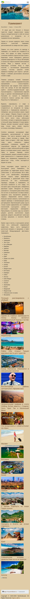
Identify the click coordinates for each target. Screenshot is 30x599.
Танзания (7, 262)
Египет (6, 266)
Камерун (6, 272)
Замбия (6, 248)
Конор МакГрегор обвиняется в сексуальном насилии (15, 370)
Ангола (6, 276)
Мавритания (7, 268)
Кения (6, 287)
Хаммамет (7, 240)
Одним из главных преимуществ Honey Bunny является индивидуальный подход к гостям (15, 318)
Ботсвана (7, 270)
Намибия (7, 252)
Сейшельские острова (11, 293)
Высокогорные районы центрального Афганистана (15, 388)
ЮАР (5, 256)
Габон (5, 274)
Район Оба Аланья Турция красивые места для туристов (15, 352)
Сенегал (6, 281)
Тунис (5, 254)
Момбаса (7, 238)
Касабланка (7, 236)
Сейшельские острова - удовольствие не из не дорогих (15, 558)
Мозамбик (7, 295)
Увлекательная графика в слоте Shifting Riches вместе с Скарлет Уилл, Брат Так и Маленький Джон (15, 407)
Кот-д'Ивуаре (8, 244)
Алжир (6, 264)
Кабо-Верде (7, 278)
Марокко (6, 246)
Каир (5, 260)
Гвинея (6, 282)
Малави (6, 250)
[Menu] (28, 2)
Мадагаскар (7, 291)
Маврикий (7, 289)
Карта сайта (16, 598)
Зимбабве (7, 285)
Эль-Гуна (6, 242)
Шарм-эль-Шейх (9, 258)
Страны (10, 27)
